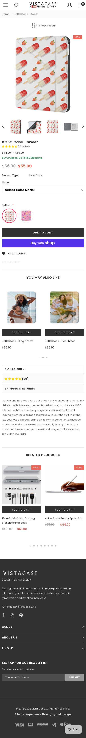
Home (5, 14)
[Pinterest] (22, 615)
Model (5, 182)
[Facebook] (5, 615)
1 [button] (39, 357)
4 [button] (41, 546)
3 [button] (46, 357)
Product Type (10, 175)
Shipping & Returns (20, 388)
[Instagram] (14, 615)
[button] (10, 146)
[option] (43, 74)
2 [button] (43, 357)
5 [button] (45, 546)
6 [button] (48, 546)
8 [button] (55, 546)
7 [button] (52, 546)
